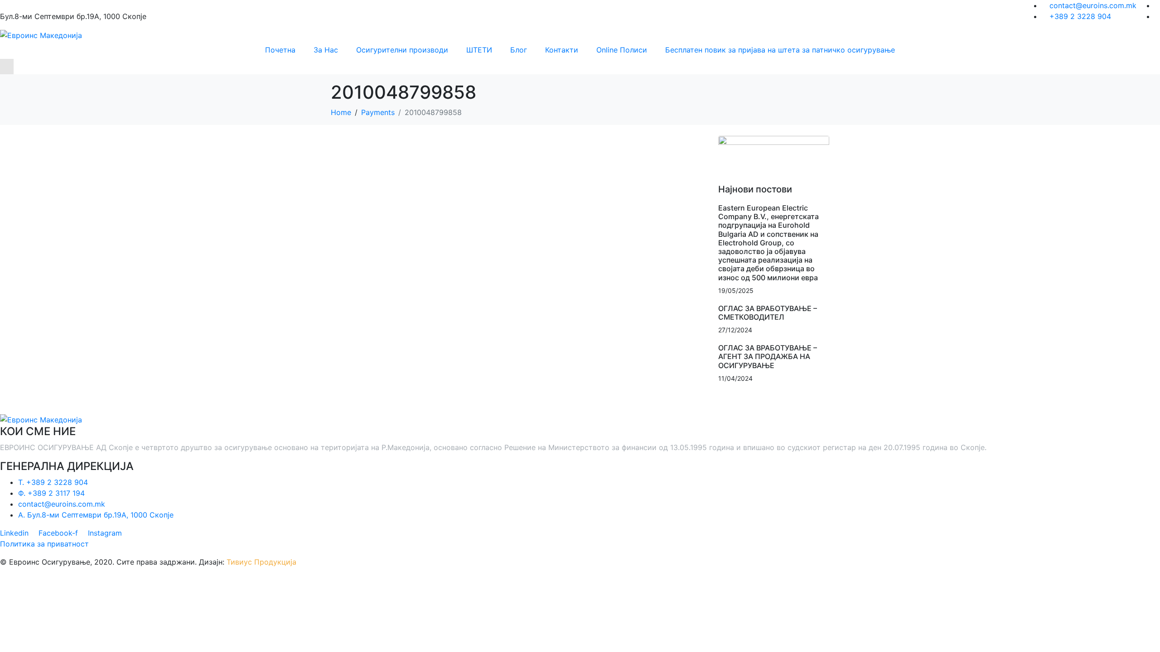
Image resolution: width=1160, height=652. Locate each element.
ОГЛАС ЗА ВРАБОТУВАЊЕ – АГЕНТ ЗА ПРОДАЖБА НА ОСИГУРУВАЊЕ (767, 356)
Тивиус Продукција (261, 561)
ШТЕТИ (479, 49)
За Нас (326, 49)
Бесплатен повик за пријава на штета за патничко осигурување (780, 49)
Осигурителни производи (402, 49)
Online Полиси (621, 49)
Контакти (561, 49)
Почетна (280, 49)
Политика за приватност (44, 543)
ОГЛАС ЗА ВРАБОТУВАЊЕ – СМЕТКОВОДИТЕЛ (767, 312)
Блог (518, 49)
